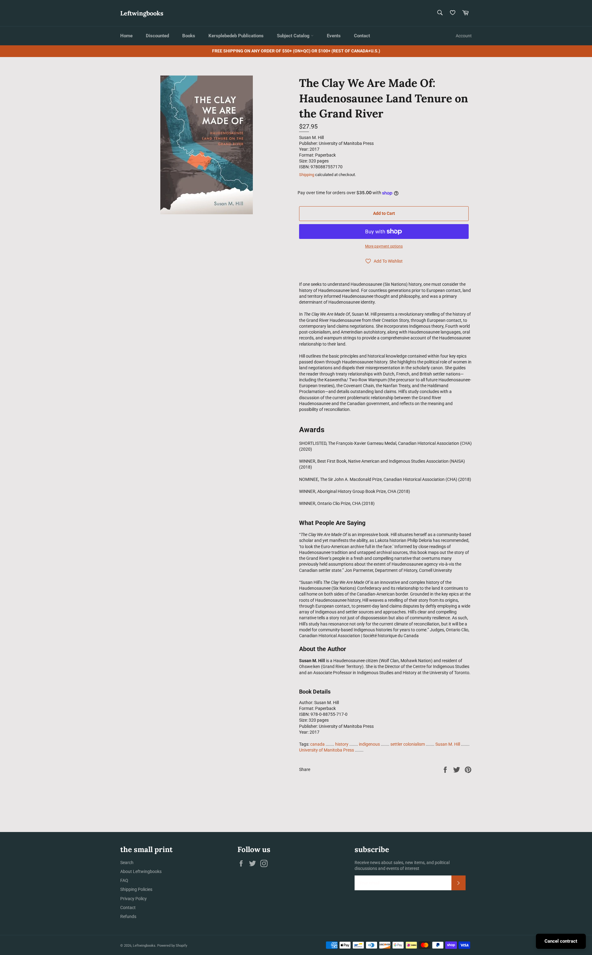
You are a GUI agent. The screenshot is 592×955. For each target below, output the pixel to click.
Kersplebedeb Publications (236, 36)
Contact (362, 36)
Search (127, 862)
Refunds (128, 916)
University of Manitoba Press (326, 750)
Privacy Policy (133, 898)
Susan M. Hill (447, 744)
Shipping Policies (136, 889)
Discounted (157, 36)
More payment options (384, 246)
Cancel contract (561, 941)
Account (464, 35)
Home (126, 36)
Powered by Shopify (172, 946)
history (341, 744)
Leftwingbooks (141, 13)
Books (188, 36)
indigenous (369, 744)
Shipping (306, 174)
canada (317, 744)
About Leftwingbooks (141, 871)
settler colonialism (407, 744)
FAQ (124, 880)
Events (334, 36)
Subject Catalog (294, 36)
